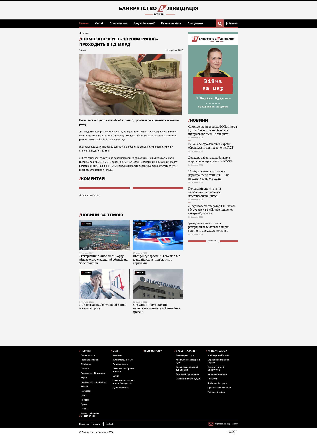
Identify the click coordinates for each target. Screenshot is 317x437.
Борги (84, 377)
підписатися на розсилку (226, 424)
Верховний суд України (187, 374)
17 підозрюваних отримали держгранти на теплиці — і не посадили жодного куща (208, 175)
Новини (84, 23)
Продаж (85, 400)
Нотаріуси (212, 378)
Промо (84, 404)
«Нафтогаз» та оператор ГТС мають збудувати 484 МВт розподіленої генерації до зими (211, 209)
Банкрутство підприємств (93, 382)
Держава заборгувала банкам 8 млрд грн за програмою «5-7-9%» (211, 159)
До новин (83, 33)
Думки (116, 376)
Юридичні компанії (217, 374)
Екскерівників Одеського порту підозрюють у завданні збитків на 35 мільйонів (103, 259)
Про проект (84, 424)
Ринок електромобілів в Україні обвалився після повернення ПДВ (210, 145)
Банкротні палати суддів (188, 378)
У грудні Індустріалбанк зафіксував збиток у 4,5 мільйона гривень (156, 308)
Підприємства (119, 23)
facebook (233, 23)
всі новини (213, 241)
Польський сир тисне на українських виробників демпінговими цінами (204, 192)
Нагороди (85, 391)
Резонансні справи (90, 360)
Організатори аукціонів (219, 387)
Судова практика (121, 387)
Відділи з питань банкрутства (216, 368)
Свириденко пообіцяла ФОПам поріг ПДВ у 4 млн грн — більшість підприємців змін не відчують (212, 130)
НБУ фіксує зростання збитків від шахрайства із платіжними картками (156, 259)
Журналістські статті (123, 360)
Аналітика (118, 355)
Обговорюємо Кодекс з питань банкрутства (124, 382)
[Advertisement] (213, 266)
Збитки (87, 224)
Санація (85, 368)
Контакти (96, 424)
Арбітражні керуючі (217, 383)
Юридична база (171, 23)
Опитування (195, 23)
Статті (99, 23)
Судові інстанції (144, 23)
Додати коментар (89, 195)
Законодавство (88, 355)
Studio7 (232, 432)
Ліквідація (86, 364)
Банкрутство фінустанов (93, 373)
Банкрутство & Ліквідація (138, 131)
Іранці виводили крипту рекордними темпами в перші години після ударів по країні (208, 226)
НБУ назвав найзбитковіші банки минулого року (102, 306)
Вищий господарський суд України (187, 368)
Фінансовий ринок (90, 413)
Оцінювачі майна (216, 392)
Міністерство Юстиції (218, 355)
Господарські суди (185, 355)
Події (83, 395)
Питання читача (120, 364)
